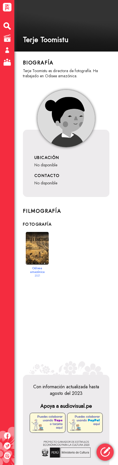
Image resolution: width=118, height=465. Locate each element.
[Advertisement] (66, 320)
